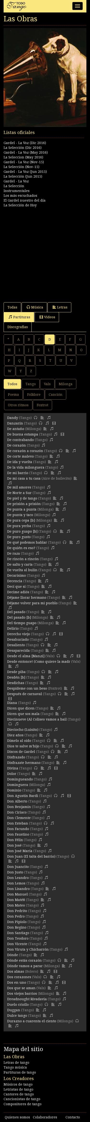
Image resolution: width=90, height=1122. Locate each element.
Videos (49, 317)
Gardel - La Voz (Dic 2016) (25, 143)
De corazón (16, 445)
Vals (47, 384)
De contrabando (20, 440)
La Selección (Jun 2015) (23, 176)
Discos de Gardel (21, 752)
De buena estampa (22, 434)
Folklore (34, 394)
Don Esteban (17, 823)
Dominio (14, 790)
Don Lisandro (18, 889)
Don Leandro (18, 878)
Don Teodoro (18, 938)
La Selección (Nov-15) (21, 167)
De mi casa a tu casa (24, 478)
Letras (62, 307)
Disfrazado (16, 757)
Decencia (14, 581)
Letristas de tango (18, 1089)
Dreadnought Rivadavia (27, 999)
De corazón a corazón (25, 451)
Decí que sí (16, 586)
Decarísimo (16, 575)
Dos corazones (19, 977)
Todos (12, 384)
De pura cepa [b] (21, 520)
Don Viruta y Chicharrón (28, 949)
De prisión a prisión (24, 504)
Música (37, 307)
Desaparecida (18, 650)
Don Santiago (18, 933)
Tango (30, 384)
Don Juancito (18, 867)
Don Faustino (18, 834)
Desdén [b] (16, 677)
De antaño (15, 429)
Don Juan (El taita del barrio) (31, 856)
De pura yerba (19, 526)
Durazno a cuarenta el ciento (31, 1021)
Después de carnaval (24, 694)
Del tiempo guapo (21, 623)
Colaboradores (45, 1117)
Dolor (11, 774)
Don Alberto (17, 801)
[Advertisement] (45, 252)
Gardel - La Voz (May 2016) (26, 152)
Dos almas (15, 971)
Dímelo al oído (19, 741)
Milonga (65, 384)
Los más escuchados (20, 196)
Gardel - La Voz (16, 181)
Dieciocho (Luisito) (22, 730)
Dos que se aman (21, 988)
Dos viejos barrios (22, 993)
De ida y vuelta (19, 462)
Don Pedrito (17, 911)
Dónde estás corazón (24, 960)
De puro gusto (19, 537)
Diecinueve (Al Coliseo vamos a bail (37, 719)
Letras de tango (16, 1062)
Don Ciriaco (17, 812)
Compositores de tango (23, 1104)
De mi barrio (17, 473)
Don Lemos (16, 883)
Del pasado (16, 612)
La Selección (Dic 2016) (23, 148)
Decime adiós (18, 592)
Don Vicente (17, 944)
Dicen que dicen (21, 708)
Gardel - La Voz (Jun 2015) (25, 172)
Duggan (13, 1010)
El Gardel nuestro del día (25, 200)
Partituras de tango (20, 1072)
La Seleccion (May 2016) (23, 157)
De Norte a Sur (19, 493)
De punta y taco (20, 515)
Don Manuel (17, 894)
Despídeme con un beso (27, 688)
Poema (13, 394)
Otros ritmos (18, 405)
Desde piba (16, 672)
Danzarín (15, 423)
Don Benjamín (19, 807)
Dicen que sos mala (23, 714)
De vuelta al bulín (22, 570)
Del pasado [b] (19, 617)
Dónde (12, 955)
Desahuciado (18, 639)
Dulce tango (17, 1015)
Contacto (73, 1117)
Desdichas (15, 683)
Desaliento (16, 645)
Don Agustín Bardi (22, 796)
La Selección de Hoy (20, 205)
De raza (13, 553)
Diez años (15, 735)
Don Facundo (18, 829)
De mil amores (19, 487)
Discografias (17, 327)
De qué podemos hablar (27, 542)
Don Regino (16, 927)
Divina (12, 768)
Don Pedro (16, 916)
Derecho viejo (18, 634)
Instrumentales (17, 191)
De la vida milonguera (25, 467)
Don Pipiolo (17, 922)
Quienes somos (17, 1117)
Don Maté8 (16, 900)
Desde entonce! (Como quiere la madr (38, 661)
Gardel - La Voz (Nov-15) (24, 162)
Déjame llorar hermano (26, 597)
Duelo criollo (18, 1004)
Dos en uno (16, 982)
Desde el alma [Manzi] (25, 656)
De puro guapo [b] (22, 531)
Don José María (19, 851)
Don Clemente (19, 818)
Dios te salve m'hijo (23, 746)
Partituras (21, 317)
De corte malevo (20, 456)
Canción (55, 394)
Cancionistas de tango (22, 1099)
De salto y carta (20, 564)
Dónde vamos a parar (25, 966)
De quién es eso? (21, 548)
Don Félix (15, 840)
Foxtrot (42, 405)
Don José (14, 845)
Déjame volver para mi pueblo (32, 603)
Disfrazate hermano (24, 763)
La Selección (14, 186)
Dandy (12, 418)
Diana (12, 703)
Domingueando (20, 779)
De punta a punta (21, 509)
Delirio (13, 628)
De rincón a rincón (23, 559)
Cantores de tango (19, 1094)
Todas (12, 307)
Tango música (15, 1067)
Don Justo (15, 872)
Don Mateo (16, 905)
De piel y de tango (22, 498)
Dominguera (17, 785)
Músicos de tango (18, 1084)
